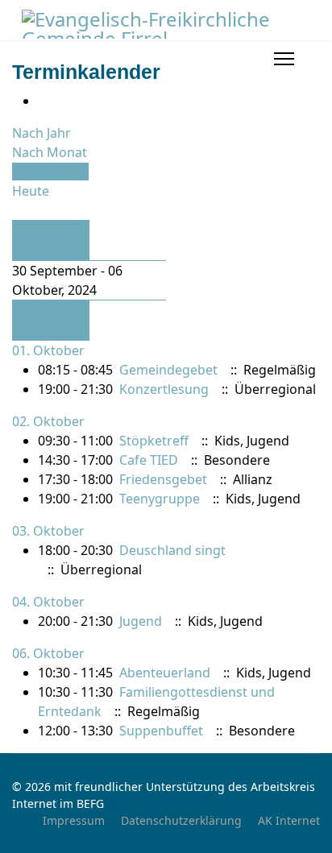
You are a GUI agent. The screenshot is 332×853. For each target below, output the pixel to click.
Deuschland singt (172, 550)
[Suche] (17, 210)
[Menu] (284, 58)
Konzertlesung (164, 389)
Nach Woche (50, 171)
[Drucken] (43, 101)
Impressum (74, 820)
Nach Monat (49, 152)
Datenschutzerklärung (181, 820)
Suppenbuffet (161, 730)
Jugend (140, 621)
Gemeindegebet (168, 370)
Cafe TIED (148, 460)
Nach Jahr (41, 133)
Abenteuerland (164, 672)
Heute (30, 191)
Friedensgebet (163, 479)
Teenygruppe (159, 498)
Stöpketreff (154, 440)
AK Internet (289, 820)
